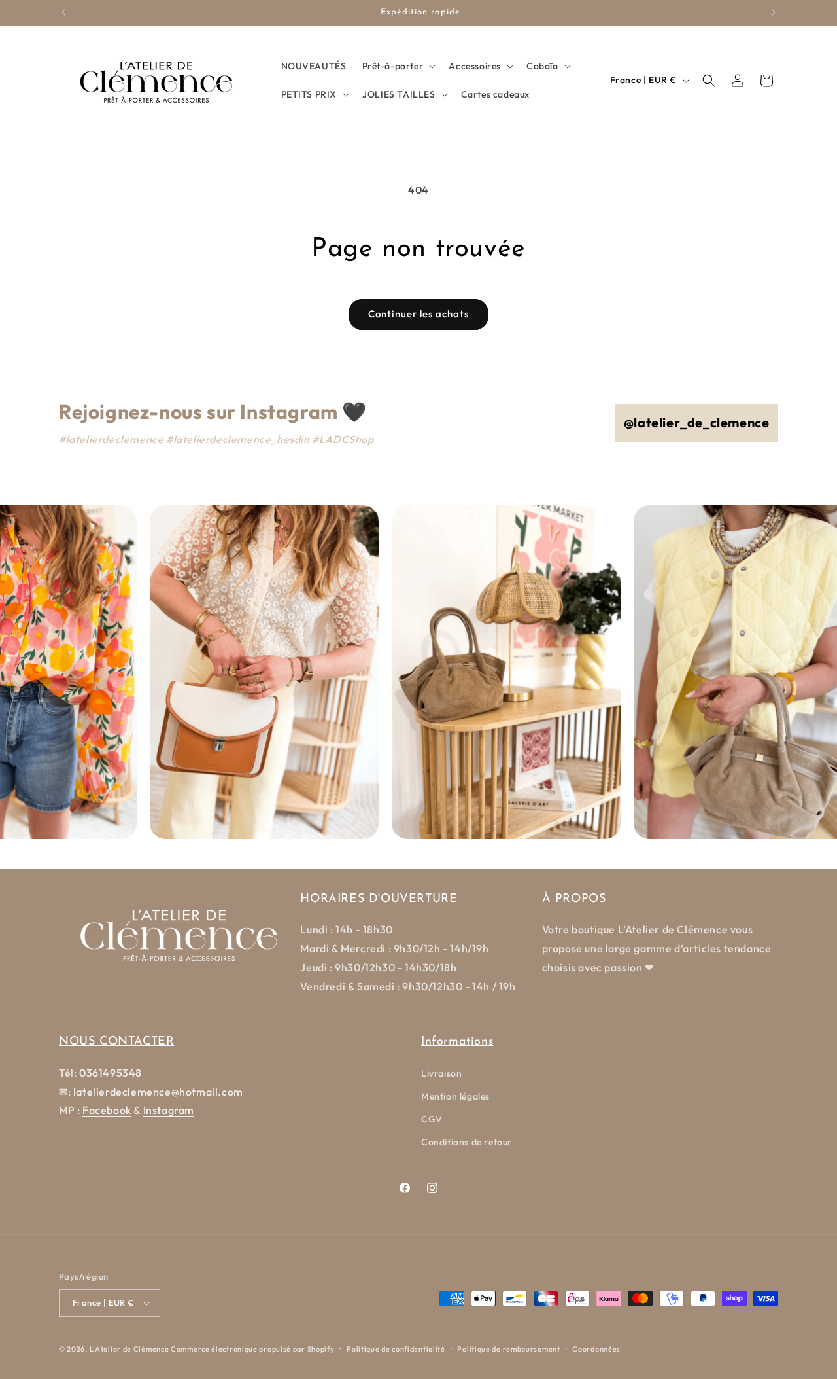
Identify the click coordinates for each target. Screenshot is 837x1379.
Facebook (106, 1110)
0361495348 (110, 1072)
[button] (397, 66)
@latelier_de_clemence (697, 422)
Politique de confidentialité (396, 1348)
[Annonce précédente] (63, 12)
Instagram (168, 1110)
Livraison (441, 1073)
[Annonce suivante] (773, 12)
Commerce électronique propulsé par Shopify (252, 1348)
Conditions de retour (466, 1142)
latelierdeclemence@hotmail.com (158, 1091)
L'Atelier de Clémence (129, 1348)
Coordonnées (596, 1348)
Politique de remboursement (508, 1348)
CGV (432, 1119)
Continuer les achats (418, 314)
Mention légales (455, 1096)
